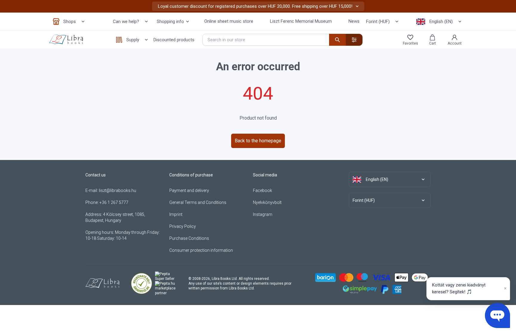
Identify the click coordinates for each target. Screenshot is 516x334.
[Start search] (337, 40)
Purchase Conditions (189, 238)
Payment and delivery (189, 190)
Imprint (175, 214)
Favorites (410, 43)
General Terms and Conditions (197, 202)
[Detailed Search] (354, 40)
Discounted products (173, 39)
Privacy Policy (182, 226)
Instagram (262, 214)
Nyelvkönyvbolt (267, 202)
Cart (432, 43)
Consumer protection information (201, 250)
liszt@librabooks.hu (117, 190)
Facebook (262, 190)
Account (455, 43)
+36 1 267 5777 (113, 202)
